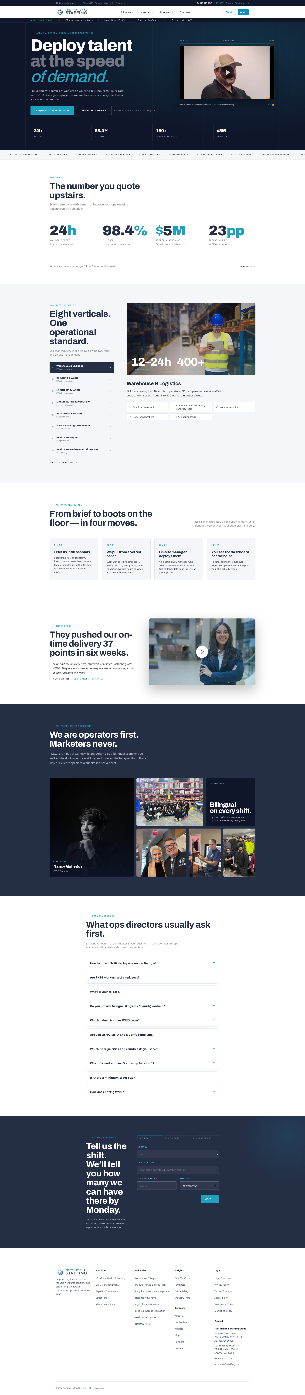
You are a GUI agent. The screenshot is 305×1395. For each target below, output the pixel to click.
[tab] (82, 367)
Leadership (181, 1322)
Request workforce (50, 110)
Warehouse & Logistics (154, 383)
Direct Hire (101, 1297)
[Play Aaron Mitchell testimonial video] (202, 651)
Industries (145, 12)
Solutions (126, 12)
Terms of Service (223, 1291)
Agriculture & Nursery (147, 1304)
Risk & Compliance (105, 1304)
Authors (179, 1328)
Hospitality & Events (145, 1297)
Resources (165, 12)
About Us (180, 1315)
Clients (229, 12)
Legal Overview (222, 1278)
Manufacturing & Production (150, 1284)
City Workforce (182, 1278)
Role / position (145, 1163)
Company (185, 12)
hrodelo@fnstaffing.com (227, 1364)
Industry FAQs (182, 1297)
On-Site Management (107, 1284)
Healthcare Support (145, 1317)
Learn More (245, 266)
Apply (243, 12)
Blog (177, 1335)
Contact (179, 1348)
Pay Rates (180, 1284)
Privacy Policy (221, 1284)
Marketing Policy (223, 1310)
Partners (179, 1341)
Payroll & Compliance (107, 1291)
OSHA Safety (181, 1291)
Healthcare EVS (143, 1323)
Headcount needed (147, 1178)
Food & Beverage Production (150, 1310)
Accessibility (220, 1297)
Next (208, 1199)
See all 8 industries (62, 463)
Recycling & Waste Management (152, 1291)
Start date (186, 1178)
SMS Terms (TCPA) (223, 1304)
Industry (142, 1147)
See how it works (93, 110)
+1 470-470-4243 (223, 1358)
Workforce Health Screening (110, 1278)
